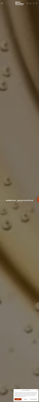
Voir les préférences (33, 399)
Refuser (25, 399)
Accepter (18, 399)
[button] (37, 390)
